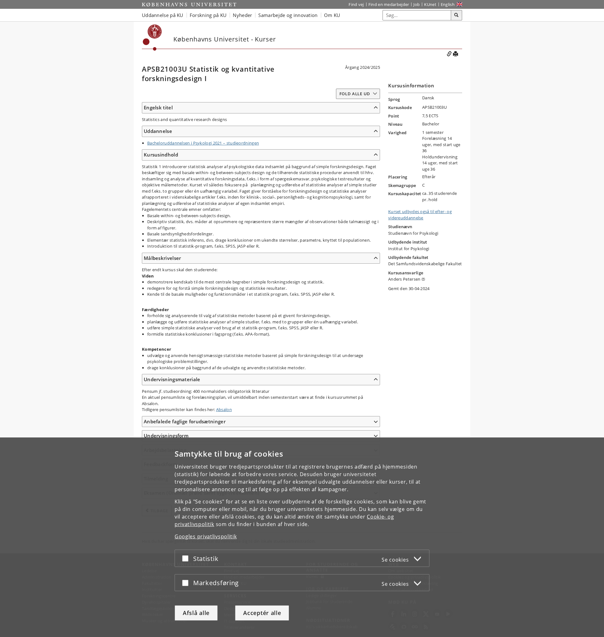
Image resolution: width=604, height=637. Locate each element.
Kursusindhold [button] (161, 154)
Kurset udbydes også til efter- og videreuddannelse (420, 215)
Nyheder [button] (242, 15)
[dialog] (302, 537)
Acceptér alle (262, 613)
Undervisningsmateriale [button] (172, 379)
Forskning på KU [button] (208, 15)
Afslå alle (196, 613)
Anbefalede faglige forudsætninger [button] (185, 421)
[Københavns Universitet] (189, 4)
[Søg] (456, 15)
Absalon (224, 409)
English (448, 4)
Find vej (356, 4)
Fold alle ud (354, 93)
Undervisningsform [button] (166, 435)
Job (416, 4)
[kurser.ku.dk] (152, 38)
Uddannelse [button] (158, 131)
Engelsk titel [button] (158, 107)
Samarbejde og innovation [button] (287, 15)
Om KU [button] (332, 15)
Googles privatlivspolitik (206, 536)
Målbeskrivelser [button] (162, 258)
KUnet (430, 4)
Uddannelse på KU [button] (162, 15)
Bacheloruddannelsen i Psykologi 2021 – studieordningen (203, 143)
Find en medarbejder (388, 4)
